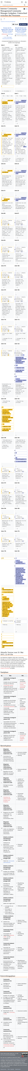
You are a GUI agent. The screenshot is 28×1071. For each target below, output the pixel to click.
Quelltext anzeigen (7, 31)
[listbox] (20, 24)
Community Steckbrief (9, 706)
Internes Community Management (8, 21)
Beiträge (10, 34)
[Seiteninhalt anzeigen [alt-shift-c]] (1, 19)
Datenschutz (3, 1069)
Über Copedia (10, 1069)
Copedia (8, 2)
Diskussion (4, 34)
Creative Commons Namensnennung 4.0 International (13, 1059)
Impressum (18, 1069)
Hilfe (26, 9)
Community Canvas (8, 685)
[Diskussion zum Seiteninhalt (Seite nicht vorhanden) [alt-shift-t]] (4, 19)
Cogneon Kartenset (5, 668)
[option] (15, 24)
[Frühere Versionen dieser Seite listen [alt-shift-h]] (23, 19)
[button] (15, 24)
